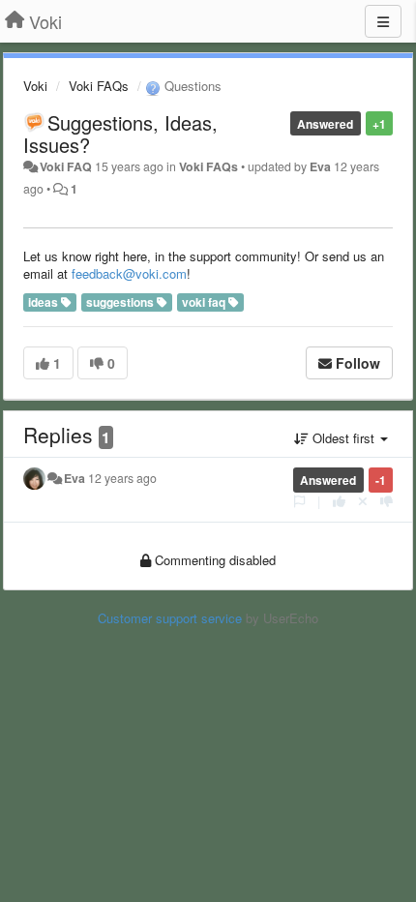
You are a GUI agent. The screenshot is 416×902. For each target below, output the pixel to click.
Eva (320, 166)
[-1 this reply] (386, 501)
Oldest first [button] (343, 438)
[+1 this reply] (339, 501)
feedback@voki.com (129, 273)
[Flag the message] (299, 501)
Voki (35, 85)
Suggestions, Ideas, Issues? (120, 133)
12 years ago (122, 478)
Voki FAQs (99, 85)
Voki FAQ (66, 166)
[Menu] (383, 21)
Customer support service (170, 618)
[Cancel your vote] (363, 501)
